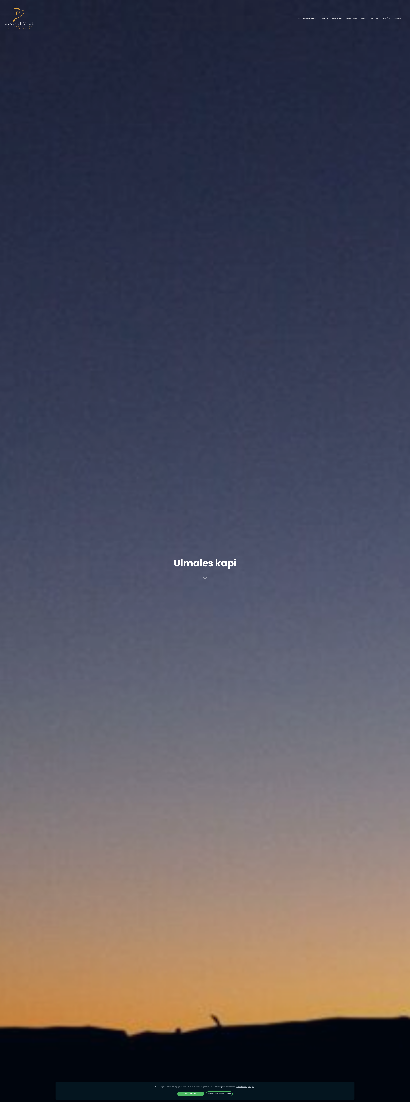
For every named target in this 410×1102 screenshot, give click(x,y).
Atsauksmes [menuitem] (337, 18)
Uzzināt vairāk (241, 1087)
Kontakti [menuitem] (397, 18)
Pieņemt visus (190, 1094)
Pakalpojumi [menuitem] (351, 18)
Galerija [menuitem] (374, 18)
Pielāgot (251, 1087)
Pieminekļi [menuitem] (324, 18)
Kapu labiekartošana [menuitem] (306, 18)
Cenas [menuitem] (363, 18)
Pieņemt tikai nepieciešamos (219, 1094)
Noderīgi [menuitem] (386, 18)
